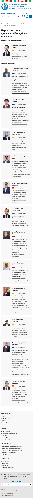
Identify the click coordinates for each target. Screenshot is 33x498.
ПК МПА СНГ (4, 437)
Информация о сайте (7, 493)
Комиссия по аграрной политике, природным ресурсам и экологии (21, 279)
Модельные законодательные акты (11, 446)
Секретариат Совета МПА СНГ (9, 433)
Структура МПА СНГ (20, 23)
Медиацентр (5, 458)
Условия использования (8, 491)
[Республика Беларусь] (11, 0)
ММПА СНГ (4, 435)
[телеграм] (27, 18)
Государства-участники (8, 416)
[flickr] (22, 16)
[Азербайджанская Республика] (3, 0)
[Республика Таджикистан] (26, 0)
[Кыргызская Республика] (18, 0)
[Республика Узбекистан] (30, 0)
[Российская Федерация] (22, 0)
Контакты (4, 424)
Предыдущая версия (7, 495)
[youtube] (24, 16)
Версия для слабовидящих (8, 13)
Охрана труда (5, 422)
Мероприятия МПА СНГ (8, 467)
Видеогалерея (5, 463)
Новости (3, 428)
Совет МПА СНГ (5, 431)
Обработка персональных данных (11, 490)
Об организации (10, 23)
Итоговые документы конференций (11, 450)
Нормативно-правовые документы (11, 448)
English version (27, 13)
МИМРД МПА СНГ (6, 439)
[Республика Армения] (7, 0)
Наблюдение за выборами (8, 452)
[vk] (27, 16)
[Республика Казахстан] (15, 0)
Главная (3, 23)
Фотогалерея (5, 461)
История (3, 420)
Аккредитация (5, 465)
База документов (6, 443)
